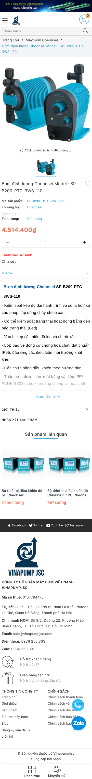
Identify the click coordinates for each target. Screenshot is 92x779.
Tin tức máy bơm (15, 717)
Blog (5, 724)
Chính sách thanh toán (65, 697)
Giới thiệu (9, 704)
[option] (46, 101)
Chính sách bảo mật (63, 724)
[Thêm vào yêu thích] (87, 183)
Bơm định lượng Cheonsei (29, 287)
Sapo (57, 759)
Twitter (38, 525)
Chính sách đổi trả (62, 710)
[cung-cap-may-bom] (46, 6)
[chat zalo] (78, 724)
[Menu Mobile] (5, 20)
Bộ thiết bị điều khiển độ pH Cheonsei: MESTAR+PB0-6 (22, 493)
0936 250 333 (33, 641)
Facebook (18, 525)
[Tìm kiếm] (85, 31)
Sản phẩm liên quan (46, 434)
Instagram (76, 525)
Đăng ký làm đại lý (16, 730)
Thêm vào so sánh (17, 255)
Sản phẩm (9, 710)
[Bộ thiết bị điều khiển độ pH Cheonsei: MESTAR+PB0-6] (23, 464)
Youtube (56, 525)
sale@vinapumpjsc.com (32, 634)
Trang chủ (9, 697)
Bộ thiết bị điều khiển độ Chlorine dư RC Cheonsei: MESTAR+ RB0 (68, 493)
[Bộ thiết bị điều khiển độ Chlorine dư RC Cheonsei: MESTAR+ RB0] (69, 464)
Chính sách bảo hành (64, 717)
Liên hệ (7, 737)
